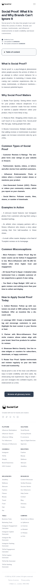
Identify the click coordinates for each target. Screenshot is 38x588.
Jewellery (24, 466)
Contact (23, 497)
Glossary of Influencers (9, 444)
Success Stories (26, 486)
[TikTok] (7, 417)
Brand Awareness (7, 463)
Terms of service (13, 580)
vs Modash (24, 529)
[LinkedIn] (18, 417)
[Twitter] (14, 417)
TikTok (4, 456)
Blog (22, 500)
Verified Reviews (26, 483)
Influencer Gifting (7, 437)
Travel (4, 500)
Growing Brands (26, 433)
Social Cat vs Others (27, 519)
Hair (3, 507)
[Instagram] (3, 417)
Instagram (5, 452)
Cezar (11, 39)
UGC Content (6, 466)
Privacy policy (25, 580)
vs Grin (23, 536)
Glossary (23, 503)
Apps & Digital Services (28, 440)
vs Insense (24, 526)
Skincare (23, 463)
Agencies (24, 444)
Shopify (4, 459)
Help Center (24, 493)
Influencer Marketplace (9, 430)
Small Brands (25, 430)
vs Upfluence (25, 522)
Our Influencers (26, 490)
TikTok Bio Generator (9, 561)
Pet (3, 510)
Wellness (23, 459)
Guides (23, 507)
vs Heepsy (24, 533)
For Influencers (7, 440)
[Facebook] (10, 417)
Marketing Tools (7, 522)
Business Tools (7, 519)
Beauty (23, 456)
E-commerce (25, 437)
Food (3, 503)
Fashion (23, 452)
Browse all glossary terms (19, 394)
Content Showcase (27, 479)
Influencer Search (7, 433)
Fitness (4, 493)
